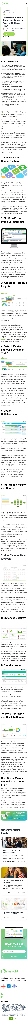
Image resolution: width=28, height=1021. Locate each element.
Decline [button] (16, 1018)
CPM (4, 11)
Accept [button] (11, 1018)
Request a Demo (9, 34)
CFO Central (6, 10)
